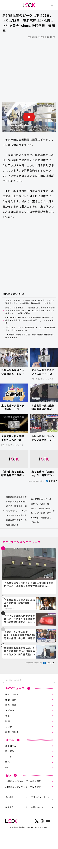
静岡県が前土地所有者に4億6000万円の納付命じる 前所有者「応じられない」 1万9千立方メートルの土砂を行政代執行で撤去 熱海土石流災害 (16, 510)
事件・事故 (10, 705)
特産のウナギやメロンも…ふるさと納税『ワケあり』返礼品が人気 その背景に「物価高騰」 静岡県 (30, 302)
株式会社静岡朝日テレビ (21, 827)
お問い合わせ (37, 807)
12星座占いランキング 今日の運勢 (23, 781)
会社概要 (9, 797)
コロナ (8, 726)
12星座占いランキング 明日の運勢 (23, 786)
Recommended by (36, 480)
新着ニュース (12, 694)
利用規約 (9, 807)
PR (6, 767)
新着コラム (10, 745)
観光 (7, 761)
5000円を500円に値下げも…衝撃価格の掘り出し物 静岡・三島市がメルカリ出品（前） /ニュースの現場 (30, 320)
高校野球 (9, 751)
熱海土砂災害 (12, 732)
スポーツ (9, 710)
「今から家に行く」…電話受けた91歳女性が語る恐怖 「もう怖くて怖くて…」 (30, 329)
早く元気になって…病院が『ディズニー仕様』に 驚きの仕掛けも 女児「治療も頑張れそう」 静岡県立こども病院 (41, 511)
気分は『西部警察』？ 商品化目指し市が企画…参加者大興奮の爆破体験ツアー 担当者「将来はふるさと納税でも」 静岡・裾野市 (30, 310)
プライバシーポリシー (40, 799)
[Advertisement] (29, 70)
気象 (7, 715)
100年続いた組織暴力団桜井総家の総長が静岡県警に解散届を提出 (29, 336)
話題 (7, 721)
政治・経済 (10, 699)
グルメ (8, 756)
